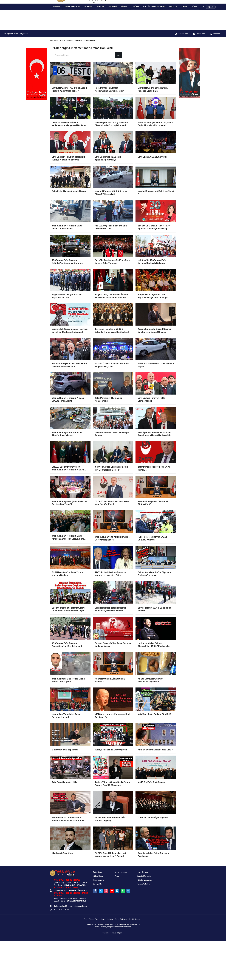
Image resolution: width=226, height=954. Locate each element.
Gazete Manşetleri (144, 876)
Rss (85, 919)
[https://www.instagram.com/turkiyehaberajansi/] (106, 891)
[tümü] (203, 7)
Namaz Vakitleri (143, 884)
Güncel (100, 7)
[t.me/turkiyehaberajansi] (128, 891)
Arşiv (117, 876)
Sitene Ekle (93, 919)
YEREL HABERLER (72, 7)
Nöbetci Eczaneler (144, 880)
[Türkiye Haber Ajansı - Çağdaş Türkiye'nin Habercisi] (63, 873)
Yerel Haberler (121, 872)
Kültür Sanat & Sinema (154, 7)
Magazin (173, 7)
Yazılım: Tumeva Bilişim (112, 933)
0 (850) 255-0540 (61, 910)
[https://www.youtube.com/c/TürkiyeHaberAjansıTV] (112, 891)
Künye (102, 919)
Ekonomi (113, 7)
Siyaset (124, 7)
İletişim (110, 919)
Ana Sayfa (54, 40)
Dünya (194, 7)
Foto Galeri (200, 34)
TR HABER (56, 7)
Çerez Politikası (121, 919)
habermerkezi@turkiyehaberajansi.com (70, 906)
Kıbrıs (184, 7)
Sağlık (136, 7)
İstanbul (88, 7)
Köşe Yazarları (99, 880)
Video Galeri (182, 34)
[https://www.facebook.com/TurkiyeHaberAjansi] (95, 891)
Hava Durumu (142, 872)
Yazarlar (216, 34)
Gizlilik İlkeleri (134, 919)
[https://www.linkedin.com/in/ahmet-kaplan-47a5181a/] (117, 891)
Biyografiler (97, 884)
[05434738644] (123, 891)
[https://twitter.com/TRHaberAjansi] (101, 891)
